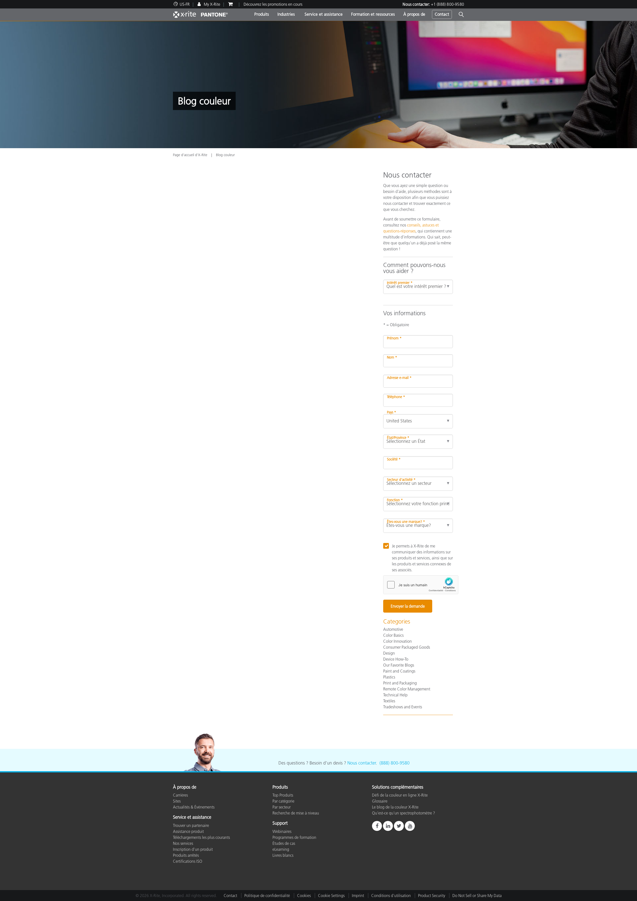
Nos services (183, 843)
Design (389, 653)
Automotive (393, 629)
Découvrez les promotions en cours (273, 4)
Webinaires (281, 831)
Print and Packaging (400, 682)
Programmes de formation (294, 837)
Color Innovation (397, 641)
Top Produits (282, 795)
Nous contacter (361, 763)
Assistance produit (188, 831)
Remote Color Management (406, 688)
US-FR (185, 4)
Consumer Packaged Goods (406, 647)
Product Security (431, 895)
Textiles (389, 700)
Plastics (389, 677)
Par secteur (281, 807)
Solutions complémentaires (397, 787)
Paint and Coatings (399, 671)
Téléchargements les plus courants (201, 837)
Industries (286, 14)
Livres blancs (282, 855)
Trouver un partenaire (191, 825)
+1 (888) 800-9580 (447, 4)
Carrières (180, 795)
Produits (261, 14)
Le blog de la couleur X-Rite (395, 807)
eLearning (280, 849)
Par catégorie (283, 801)
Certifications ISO (187, 861)
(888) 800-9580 (394, 763)
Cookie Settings (331, 895)
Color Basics (393, 635)
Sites (177, 801)
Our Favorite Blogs (398, 665)
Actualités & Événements (193, 807)
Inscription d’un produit (193, 849)
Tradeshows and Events (402, 706)
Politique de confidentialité (267, 895)
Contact (442, 14)
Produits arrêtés (186, 855)
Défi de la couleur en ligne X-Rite (400, 795)
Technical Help (395, 694)
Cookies (304, 895)
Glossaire (379, 801)
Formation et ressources (373, 14)
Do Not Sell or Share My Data (477, 895)
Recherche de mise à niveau (295, 813)
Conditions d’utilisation (391, 895)
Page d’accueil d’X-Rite (190, 155)
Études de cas (283, 843)
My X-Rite (211, 4)
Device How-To (395, 659)
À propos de (414, 14)
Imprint (358, 895)
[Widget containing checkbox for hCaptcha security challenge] (420, 584)
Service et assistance (323, 14)
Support (280, 823)
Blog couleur (225, 155)
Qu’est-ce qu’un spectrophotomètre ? (403, 813)
